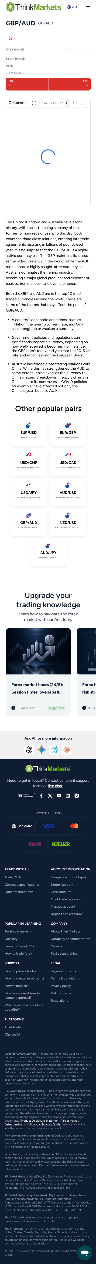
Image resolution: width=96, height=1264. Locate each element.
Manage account (63, 907)
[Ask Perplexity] (54, 750)
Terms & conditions (65, 978)
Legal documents (63, 971)
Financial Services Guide (44, 1124)
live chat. (55, 786)
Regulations (59, 1000)
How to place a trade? (20, 971)
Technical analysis (18, 931)
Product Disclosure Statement (40, 1120)
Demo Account (62, 885)
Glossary (11, 939)
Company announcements (70, 939)
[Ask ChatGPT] (29, 750)
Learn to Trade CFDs (19, 946)
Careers (56, 946)
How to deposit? (17, 986)
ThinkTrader (13, 1027)
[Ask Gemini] (42, 750)
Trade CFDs (13, 877)
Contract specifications (22, 885)
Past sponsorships (64, 954)
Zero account (61, 892)
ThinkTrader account (66, 899)
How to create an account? (24, 978)
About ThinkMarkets (65, 931)
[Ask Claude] (67, 750)
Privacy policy (61, 986)
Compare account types (68, 877)
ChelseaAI (12, 1034)
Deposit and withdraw (66, 914)
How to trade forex (18, 954)
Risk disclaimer (62, 993)
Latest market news (19, 892)
